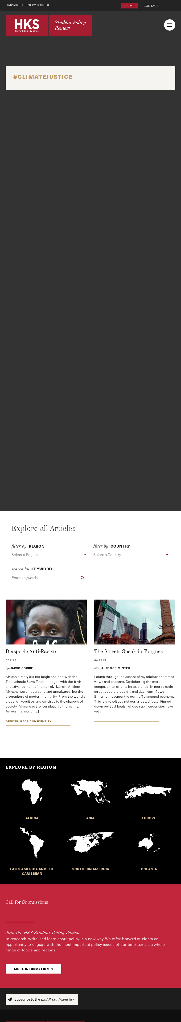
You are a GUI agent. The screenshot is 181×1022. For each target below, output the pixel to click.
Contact (151, 6)
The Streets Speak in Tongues (128, 651)
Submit (129, 6)
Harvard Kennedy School (28, 5)
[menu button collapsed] (169, 25)
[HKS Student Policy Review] (49, 25)
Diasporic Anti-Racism (32, 651)
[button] (50, 554)
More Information (31, 969)
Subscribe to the (44, 999)
